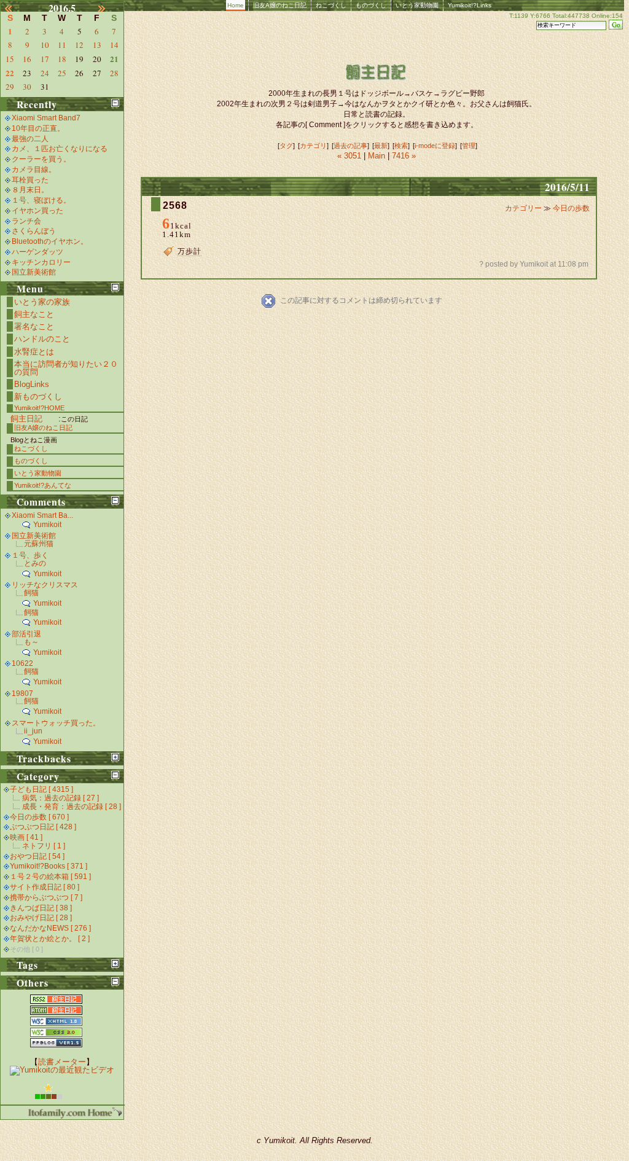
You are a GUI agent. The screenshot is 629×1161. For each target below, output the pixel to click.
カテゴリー (524, 208)
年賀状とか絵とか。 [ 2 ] (50, 938)
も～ (31, 642)
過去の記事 (350, 145)
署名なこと (34, 326)
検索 (401, 145)
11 (62, 44)
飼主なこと (34, 314)
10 (45, 44)
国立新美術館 (34, 272)
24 (45, 73)
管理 (468, 145)
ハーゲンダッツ (37, 252)
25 (62, 73)
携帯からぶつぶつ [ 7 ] (46, 897)
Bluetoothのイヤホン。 (50, 241)
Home (235, 5)
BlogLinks (31, 384)
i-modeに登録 (435, 145)
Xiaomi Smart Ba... (42, 515)
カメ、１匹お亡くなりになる (59, 148)
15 (10, 58)
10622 (22, 663)
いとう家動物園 (417, 5)
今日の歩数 (571, 208)
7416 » (404, 155)
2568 (175, 205)
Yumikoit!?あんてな (42, 485)
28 (114, 73)
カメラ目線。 (34, 169)
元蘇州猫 (38, 543)
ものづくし (371, 5)
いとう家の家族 (42, 302)
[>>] (108, 8)
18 (62, 58)
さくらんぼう (34, 231)
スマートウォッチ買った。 (56, 723)
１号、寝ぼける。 (41, 200)
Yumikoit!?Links (469, 5)
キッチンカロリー (41, 262)
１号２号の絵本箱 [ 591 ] (50, 876)
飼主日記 (26, 418)
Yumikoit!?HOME (39, 408)
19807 (22, 693)
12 (79, 44)
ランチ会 (26, 221)
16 (27, 58)
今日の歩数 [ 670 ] (39, 817)
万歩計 (189, 251)
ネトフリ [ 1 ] (43, 846)
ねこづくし (331, 5)
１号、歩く (30, 555)
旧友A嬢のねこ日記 (280, 5)
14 (114, 44)
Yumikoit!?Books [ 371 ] (48, 866)
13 (97, 44)
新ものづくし (38, 396)
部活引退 (26, 634)
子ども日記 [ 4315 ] (41, 789)
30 (27, 86)
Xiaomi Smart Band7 (46, 118)
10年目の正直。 (38, 128)
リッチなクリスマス (45, 584)
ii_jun (33, 731)
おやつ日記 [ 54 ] (37, 856)
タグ (286, 145)
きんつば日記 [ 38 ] (41, 908)
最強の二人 (30, 139)
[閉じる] (115, 103)
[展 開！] (115, 757)
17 (45, 58)
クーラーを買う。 (41, 159)
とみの (35, 563)
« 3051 (350, 155)
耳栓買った (30, 180)
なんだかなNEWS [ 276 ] (50, 928)
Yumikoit (47, 524)
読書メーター (62, 1061)
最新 (381, 145)
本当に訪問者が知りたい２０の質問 (66, 368)
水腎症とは (34, 351)
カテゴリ (313, 145)
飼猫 (31, 592)
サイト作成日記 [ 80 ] (44, 887)
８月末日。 (30, 190)
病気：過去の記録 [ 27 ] (60, 798)
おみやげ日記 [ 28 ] (41, 917)
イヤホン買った (37, 210)
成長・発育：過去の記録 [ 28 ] (71, 806)
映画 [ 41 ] (26, 837)
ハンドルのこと (42, 338)
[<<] (15, 8)
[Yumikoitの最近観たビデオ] (62, 1069)
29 (10, 86)
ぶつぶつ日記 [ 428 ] (43, 827)
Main (376, 155)
